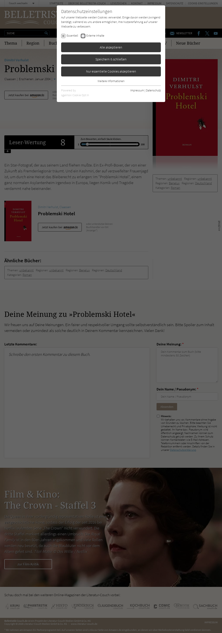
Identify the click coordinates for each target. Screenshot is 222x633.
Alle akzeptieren (111, 47)
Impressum (137, 90)
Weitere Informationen (111, 81)
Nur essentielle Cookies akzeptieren (111, 71)
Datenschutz (153, 90)
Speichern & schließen (111, 59)
